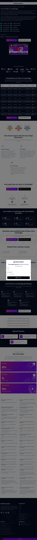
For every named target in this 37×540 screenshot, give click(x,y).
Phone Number (9, 272)
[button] (8, 274)
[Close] (29, 260)
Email (8, 267)
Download (19, 277)
